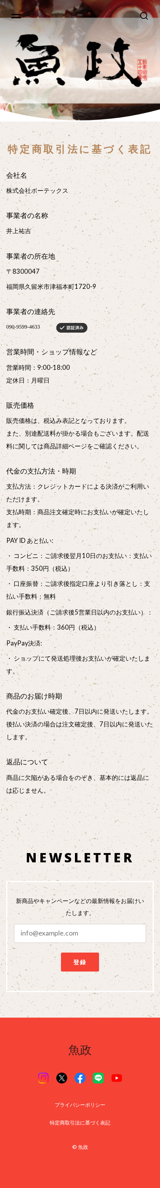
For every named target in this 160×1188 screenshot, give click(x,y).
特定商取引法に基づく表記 (80, 1122)
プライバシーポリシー (80, 1104)
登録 (79, 961)
